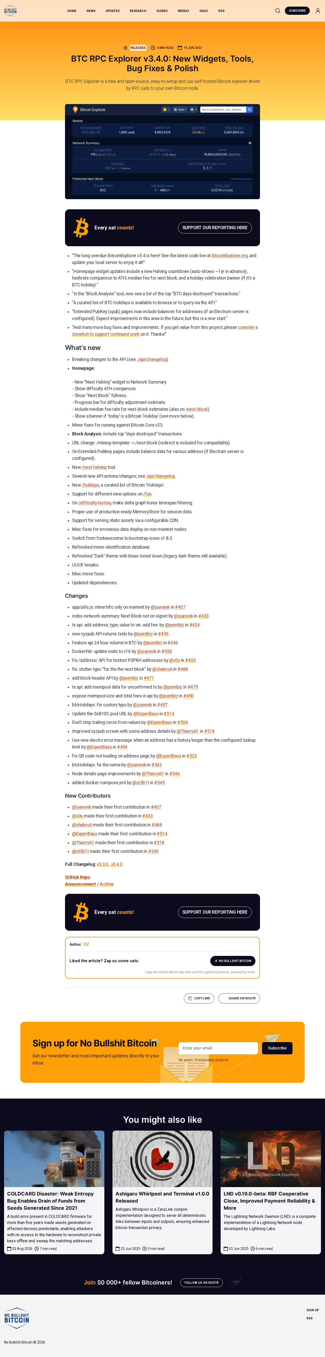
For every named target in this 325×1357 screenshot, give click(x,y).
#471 (149, 678)
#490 (188, 695)
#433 (203, 616)
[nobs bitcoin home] (10, 11)
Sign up (312, 1310)
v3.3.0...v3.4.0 (109, 864)
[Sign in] (318, 11)
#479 (193, 687)
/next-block (197, 409)
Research (138, 11)
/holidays (90, 485)
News (91, 11)
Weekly (183, 11)
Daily (204, 11)
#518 (209, 731)
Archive (107, 884)
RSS (221, 11)
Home (71, 11)
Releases (138, 48)
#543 (156, 764)
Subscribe (297, 10)
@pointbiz (174, 625)
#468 (182, 669)
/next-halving (94, 467)
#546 (174, 773)
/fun (147, 494)
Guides (162, 11)
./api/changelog (151, 359)
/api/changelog (160, 476)
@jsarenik (160, 607)
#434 (194, 625)
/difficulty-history (94, 502)
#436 (163, 633)
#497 (162, 704)
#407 (180, 607)
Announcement (80, 884)
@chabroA (162, 669)
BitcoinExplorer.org (230, 255)
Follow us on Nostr (202, 1283)
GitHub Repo (77, 877)
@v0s (174, 660)
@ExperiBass (145, 713)
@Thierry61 (188, 731)
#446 (172, 642)
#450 (166, 651)
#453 (190, 660)
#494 (122, 747)
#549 (159, 782)
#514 (169, 713)
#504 (182, 722)
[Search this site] (278, 11)
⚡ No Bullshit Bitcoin (232, 961)
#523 (191, 755)
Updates (113, 11)
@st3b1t (140, 782)
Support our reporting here (215, 227)
